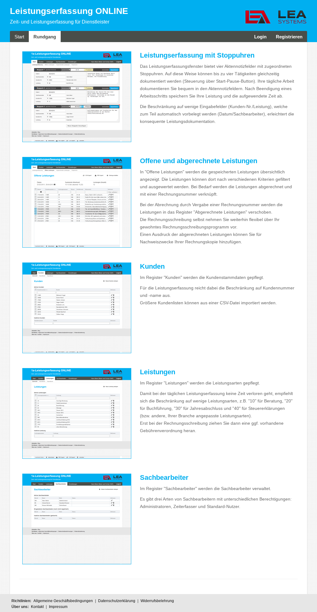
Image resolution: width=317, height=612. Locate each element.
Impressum (58, 607)
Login (260, 36)
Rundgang (44, 36)
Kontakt (37, 607)
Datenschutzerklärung (116, 601)
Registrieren (289, 36)
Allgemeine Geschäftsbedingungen (63, 601)
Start (19, 36)
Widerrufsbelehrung (157, 601)
